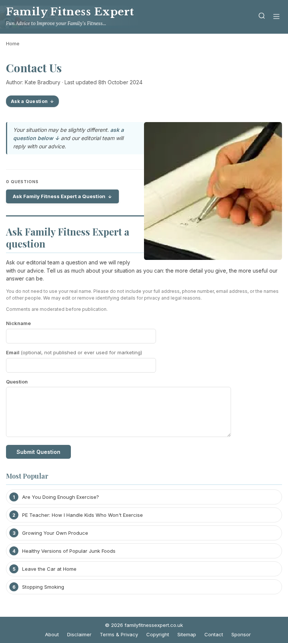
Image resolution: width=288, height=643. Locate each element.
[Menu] (276, 17)
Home (13, 43)
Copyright (157, 634)
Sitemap (186, 634)
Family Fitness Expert (70, 11)
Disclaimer (79, 634)
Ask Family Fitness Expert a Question (59, 196)
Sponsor (241, 634)
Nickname (18, 323)
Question (17, 382)
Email (74, 352)
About (52, 634)
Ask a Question (29, 101)
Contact (213, 634)
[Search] (261, 17)
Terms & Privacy (119, 634)
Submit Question (38, 452)
